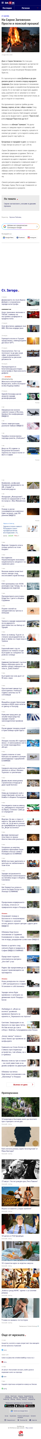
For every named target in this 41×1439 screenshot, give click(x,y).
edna (5, 1362)
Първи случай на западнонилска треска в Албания (12, 611)
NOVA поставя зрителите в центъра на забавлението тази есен (13, 863)
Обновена (4, 913)
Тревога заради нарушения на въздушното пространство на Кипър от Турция (13, 624)
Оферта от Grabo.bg (7, 523)
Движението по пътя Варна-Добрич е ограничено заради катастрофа (14, 302)
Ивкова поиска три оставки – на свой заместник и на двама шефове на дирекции (14, 1063)
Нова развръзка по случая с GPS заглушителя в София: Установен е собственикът (14, 983)
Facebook (22, 237)
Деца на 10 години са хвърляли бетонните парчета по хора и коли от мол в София (13, 451)
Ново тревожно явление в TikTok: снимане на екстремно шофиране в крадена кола (13, 315)
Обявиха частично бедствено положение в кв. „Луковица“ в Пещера (14, 1074)
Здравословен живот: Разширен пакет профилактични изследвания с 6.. (12, 531)
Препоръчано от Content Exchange (28, 1326)
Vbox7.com (14, 1396)
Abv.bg (7, 1396)
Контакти (33, 1416)
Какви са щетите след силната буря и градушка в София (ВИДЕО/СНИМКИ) (13, 948)
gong (5, 1388)
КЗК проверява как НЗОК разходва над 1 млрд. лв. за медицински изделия (13, 586)
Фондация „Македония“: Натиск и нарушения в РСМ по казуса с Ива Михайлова (14, 499)
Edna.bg (13, 1399)
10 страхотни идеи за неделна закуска (17, 1263)
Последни (7, 8)
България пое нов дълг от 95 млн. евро (13, 677)
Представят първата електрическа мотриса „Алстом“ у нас (11, 959)
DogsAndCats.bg (28, 1396)
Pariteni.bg (6, 1399)
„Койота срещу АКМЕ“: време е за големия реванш (19, 1291)
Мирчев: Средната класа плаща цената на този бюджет (12, 547)
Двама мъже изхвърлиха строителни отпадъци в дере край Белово (12, 783)
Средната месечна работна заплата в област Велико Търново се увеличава (13, 770)
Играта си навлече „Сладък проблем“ (17, 1208)
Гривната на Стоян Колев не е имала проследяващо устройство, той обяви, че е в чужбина (14, 1051)
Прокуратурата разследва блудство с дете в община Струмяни (13, 598)
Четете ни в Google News (21, 1411)
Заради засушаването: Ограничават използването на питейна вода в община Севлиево (14, 877)
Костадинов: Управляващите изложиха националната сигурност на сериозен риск (14, 561)
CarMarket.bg (8, 1397)
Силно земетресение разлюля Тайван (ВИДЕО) (12, 425)
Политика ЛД (23, 1420)
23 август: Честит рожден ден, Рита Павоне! (20, 1181)
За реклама (13, 1416)
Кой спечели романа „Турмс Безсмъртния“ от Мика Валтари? (20, 1150)
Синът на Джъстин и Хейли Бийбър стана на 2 (18, 1358)
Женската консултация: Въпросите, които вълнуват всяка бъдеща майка (14, 383)
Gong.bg (20, 1396)
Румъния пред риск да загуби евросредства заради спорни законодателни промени (12, 718)
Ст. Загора (10, 290)
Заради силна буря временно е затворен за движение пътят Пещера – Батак (13, 996)
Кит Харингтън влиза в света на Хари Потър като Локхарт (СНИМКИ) (13, 889)
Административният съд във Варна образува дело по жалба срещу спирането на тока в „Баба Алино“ (14, 665)
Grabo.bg (31, 1397)
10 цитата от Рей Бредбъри (12, 1236)
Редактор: (5, 217)
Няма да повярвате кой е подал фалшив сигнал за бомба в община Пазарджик (14, 795)
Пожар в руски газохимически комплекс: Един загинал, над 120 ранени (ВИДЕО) (13, 512)
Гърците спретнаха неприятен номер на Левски (19, 1384)
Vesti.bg (18, 1399)
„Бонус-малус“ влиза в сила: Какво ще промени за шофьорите (13, 1038)
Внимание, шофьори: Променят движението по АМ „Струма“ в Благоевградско (13, 486)
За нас (6, 1416)
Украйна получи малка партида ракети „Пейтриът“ (13, 437)
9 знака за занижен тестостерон (15, 1320)
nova (5, 1350)
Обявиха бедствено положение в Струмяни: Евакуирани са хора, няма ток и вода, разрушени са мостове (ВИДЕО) (20, 936)
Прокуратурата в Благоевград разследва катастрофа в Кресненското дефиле (14, 370)
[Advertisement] (20, 263)
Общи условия (29, 1428)
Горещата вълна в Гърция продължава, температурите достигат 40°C (14, 340)
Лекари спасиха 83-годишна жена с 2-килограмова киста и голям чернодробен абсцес (14, 744)
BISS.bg (15, 1397)
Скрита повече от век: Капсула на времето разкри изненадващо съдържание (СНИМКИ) (14, 757)
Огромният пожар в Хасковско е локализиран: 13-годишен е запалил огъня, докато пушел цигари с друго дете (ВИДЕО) (19, 921)
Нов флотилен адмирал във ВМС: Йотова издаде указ (14, 327)
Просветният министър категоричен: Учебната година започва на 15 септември (12, 691)
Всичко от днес (20, 1084)
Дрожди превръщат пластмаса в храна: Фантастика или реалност (13, 837)
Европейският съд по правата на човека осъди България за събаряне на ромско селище (13, 651)
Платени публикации (23, 1416)
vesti (5, 1376)
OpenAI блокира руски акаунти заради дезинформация (11, 396)
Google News (9, 237)
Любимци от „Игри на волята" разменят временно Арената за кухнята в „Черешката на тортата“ (16, 1013)
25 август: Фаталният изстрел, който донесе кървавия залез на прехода (18, 1371)
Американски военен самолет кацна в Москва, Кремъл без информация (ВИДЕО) (12, 413)
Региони (26, 8)
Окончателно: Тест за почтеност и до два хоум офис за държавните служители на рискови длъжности (12, 355)
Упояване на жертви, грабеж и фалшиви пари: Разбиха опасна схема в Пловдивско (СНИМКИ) (13, 850)
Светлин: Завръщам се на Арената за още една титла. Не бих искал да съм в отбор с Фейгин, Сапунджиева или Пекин (20, 1026)
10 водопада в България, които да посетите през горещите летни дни (19, 1120)
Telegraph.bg (31, 1399)
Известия (34, 1420)
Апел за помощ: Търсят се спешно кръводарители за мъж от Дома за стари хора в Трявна (14, 638)
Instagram (33, 237)
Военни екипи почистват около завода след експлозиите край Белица (13, 573)
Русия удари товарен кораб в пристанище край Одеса (13, 729)
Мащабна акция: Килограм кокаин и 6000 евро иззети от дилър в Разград (13, 704)
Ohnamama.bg (23, 1397)
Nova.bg (24, 1399)
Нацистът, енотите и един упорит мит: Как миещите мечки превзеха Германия (20, 1344)
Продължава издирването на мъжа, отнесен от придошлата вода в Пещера (14, 904)
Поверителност (11, 1420)
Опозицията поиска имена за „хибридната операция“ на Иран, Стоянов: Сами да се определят (13, 808)
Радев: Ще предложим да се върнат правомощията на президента (14, 970)
